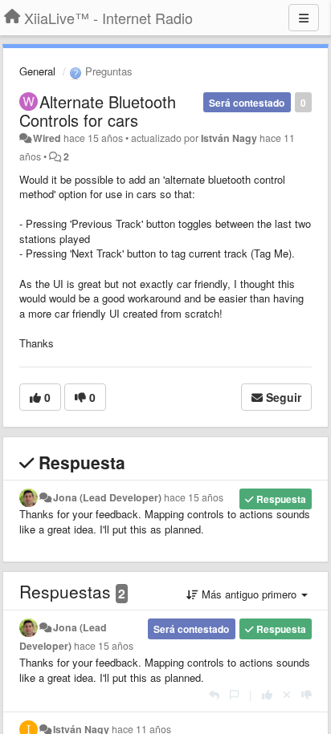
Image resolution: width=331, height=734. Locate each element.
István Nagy (229, 138)
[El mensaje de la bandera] (234, 694)
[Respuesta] (214, 694)
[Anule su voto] (287, 694)
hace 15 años (193, 497)
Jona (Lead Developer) (107, 497)
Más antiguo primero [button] (249, 594)
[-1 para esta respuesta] (306, 694)
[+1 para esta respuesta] (267, 694)
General (37, 71)
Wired (47, 138)
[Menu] (303, 17)
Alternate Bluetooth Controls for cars (97, 111)
